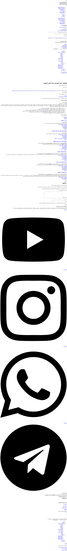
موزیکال (61, 56)
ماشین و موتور (60, 530)
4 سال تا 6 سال (60, 66)
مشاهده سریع (64, 126)
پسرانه (62, 53)
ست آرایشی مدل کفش (62, 172)
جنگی (62, 61)
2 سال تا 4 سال (60, 65)
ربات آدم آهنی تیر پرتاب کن (61, 161)
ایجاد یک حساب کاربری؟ (61, 30)
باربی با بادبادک (64, 120)
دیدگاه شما (65, 197)
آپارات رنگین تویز (46, 109)
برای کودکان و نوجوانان (63, 27)
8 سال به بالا (61, 68)
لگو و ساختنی (60, 529)
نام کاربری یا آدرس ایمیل (62, 32)
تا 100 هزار (50, 90)
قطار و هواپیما (60, 60)
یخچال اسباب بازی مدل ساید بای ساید (59, 130)
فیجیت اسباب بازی (24, 90)
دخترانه (61, 54)
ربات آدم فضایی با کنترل (62, 151)
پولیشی (61, 55)
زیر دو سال (44, 90)
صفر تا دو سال (60, 64)
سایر (56, 90)
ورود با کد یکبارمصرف (63, 41)
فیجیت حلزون (18, 90)
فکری (62, 57)
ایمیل (65, 201)
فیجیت (28, 90)
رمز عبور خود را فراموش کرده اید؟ (61, 37)
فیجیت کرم (13, 90)
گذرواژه (65, 34)
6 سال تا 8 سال (60, 67)
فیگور (62, 62)
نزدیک (66, 543)
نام (66, 199)
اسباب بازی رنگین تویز (33, 90)
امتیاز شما (65, 190)
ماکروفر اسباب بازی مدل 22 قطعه (60, 141)
